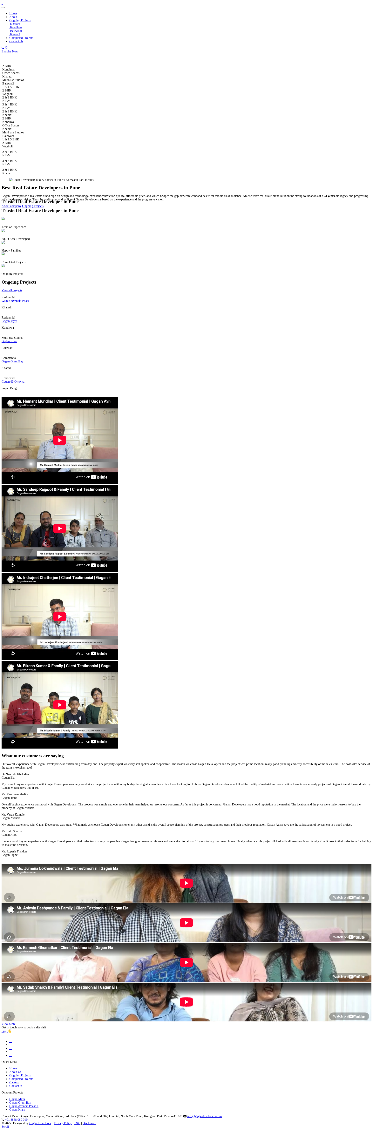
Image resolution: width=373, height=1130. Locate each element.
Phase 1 (17, 300)
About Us (15, 1071)
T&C (77, 1123)
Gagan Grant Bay (12, 361)
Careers (14, 1082)
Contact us (15, 1085)
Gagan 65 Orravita (13, 381)
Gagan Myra (9, 321)
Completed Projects (21, 37)
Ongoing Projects (20, 20)
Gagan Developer (40, 1123)
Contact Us (16, 41)
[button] (32, 20)
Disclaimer (89, 1123)
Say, (5, 1031)
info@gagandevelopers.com (204, 1116)
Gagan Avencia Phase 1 (23, 1106)
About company (11, 206)
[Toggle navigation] (3, 7)
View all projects (12, 290)
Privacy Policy (63, 1123)
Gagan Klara (9, 341)
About (13, 16)
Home (13, 13)
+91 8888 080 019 (16, 1119)
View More (9, 1024)
